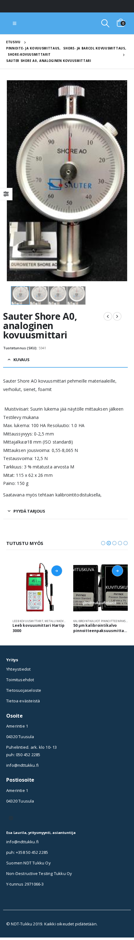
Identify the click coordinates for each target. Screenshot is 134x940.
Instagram (11, 818)
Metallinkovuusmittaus (63, 621)
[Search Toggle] (105, 23)
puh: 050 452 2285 (23, 754)
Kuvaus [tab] (21, 359)
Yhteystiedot (18, 669)
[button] (103, 543)
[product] (39, 588)
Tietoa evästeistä (23, 701)
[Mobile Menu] (14, 23)
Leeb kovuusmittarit (27, 621)
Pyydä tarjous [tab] (29, 511)
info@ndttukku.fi (22, 765)
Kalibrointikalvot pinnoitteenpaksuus (102, 621)
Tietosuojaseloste (23, 690)
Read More (56, 570)
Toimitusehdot (20, 679)
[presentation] (14, 180)
